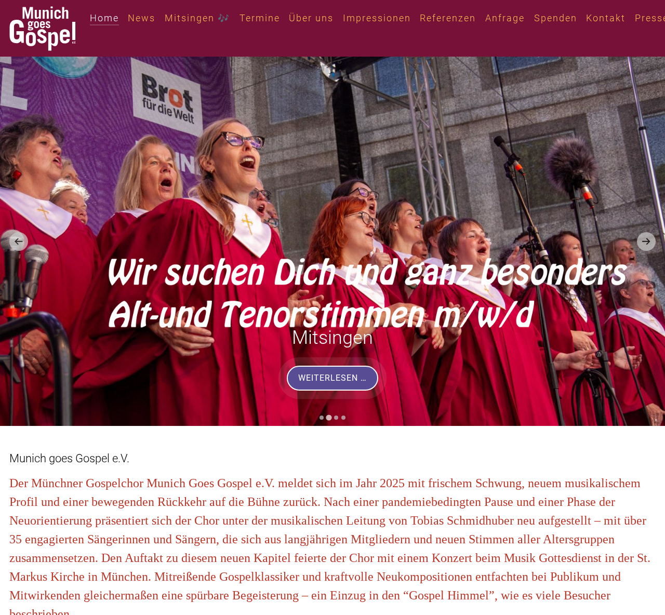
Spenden (555, 18)
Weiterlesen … (332, 378)
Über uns (311, 18)
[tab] (322, 418)
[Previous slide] (18, 241)
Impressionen (377, 18)
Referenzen (448, 18)
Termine (260, 18)
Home (104, 18)
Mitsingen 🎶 (197, 18)
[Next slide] (646, 241)
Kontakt (606, 18)
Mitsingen (332, 338)
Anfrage (505, 18)
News (141, 18)
